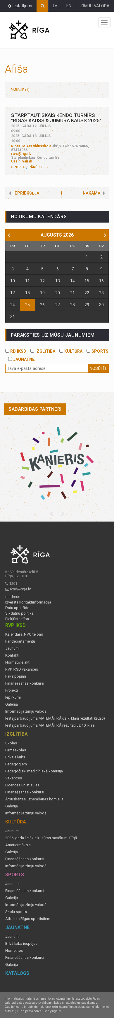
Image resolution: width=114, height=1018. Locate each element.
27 (57, 304)
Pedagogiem (16, 764)
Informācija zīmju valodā (25, 711)
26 (42, 304)
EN (68, 6)
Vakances (13, 778)
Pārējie (35, 167)
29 (86, 304)
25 (27, 304)
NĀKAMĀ (92, 193)
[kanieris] (57, 463)
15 (86, 281)
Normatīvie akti (17, 662)
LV (55, 6)
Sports (18, 167)
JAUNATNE (23, 359)
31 (12, 316)
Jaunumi (12, 648)
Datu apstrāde (17, 608)
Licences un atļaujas (22, 785)
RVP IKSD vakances (21, 669)
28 (72, 304)
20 (57, 293)
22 (86, 293)
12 (42, 281)
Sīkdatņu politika (19, 613)
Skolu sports (16, 912)
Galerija (11, 704)
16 (101, 281)
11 (27, 281)
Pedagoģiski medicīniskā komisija (34, 771)
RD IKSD (17, 351)
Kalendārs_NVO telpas (24, 634)
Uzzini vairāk (21, 161)
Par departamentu (20, 641)
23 (101, 293)
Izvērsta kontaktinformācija (28, 602)
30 (101, 304)
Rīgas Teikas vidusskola (31, 146)
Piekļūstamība (17, 619)
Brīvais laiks (15, 757)
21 (72, 293)
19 (42, 293)
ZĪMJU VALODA (95, 6)
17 (12, 293)
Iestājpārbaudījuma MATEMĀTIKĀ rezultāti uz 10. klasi (50, 725)
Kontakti (12, 655)
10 (12, 281)
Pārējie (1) (20, 90)
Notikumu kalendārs (39, 216)
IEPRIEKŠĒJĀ (26, 193)
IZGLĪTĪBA (44, 351)
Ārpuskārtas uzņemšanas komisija (34, 799)
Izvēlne (104, 22)
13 (57, 281)
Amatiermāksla (18, 845)
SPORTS (99, 351)
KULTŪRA (72, 351)
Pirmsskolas (15, 750)
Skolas (11, 743)
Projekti (11, 690)
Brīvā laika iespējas (21, 944)
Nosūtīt (98, 368)
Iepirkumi (13, 697)
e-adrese (12, 597)
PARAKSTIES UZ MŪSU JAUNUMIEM (52, 335)
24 (12, 304)
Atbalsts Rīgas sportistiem (27, 919)
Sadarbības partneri (35, 409)
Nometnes (14, 951)
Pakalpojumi (15, 676)
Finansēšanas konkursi (24, 683)
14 (72, 281)
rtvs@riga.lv (21, 154)
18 (27, 293)
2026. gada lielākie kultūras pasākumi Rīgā (41, 838)
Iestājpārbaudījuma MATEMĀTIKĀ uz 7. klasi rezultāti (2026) (55, 718)
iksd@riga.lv (20, 589)
